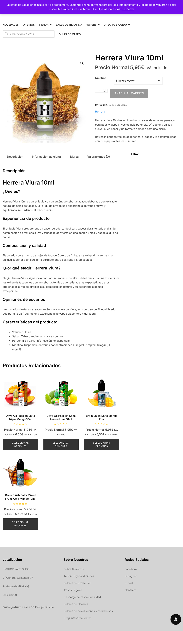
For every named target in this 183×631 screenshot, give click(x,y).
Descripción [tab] (15, 156)
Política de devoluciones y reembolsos (88, 611)
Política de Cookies (76, 604)
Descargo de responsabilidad (82, 597)
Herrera (100, 111)
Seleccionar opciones (20, 444)
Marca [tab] (74, 156)
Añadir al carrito (129, 93)
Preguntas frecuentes (78, 618)
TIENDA (43, 24)
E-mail (129, 583)
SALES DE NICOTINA (69, 24)
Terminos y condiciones (79, 576)
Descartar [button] (128, 9)
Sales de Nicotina (118, 105)
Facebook (131, 569)
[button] (82, 63)
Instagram (131, 576)
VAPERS (91, 24)
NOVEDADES (11, 24)
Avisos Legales (73, 590)
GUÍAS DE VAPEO (70, 34)
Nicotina (100, 78)
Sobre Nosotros (74, 569)
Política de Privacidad (77, 583)
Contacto (130, 590)
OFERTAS (29, 24)
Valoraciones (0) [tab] (98, 156)
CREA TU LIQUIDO (115, 24)
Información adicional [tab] (46, 156)
